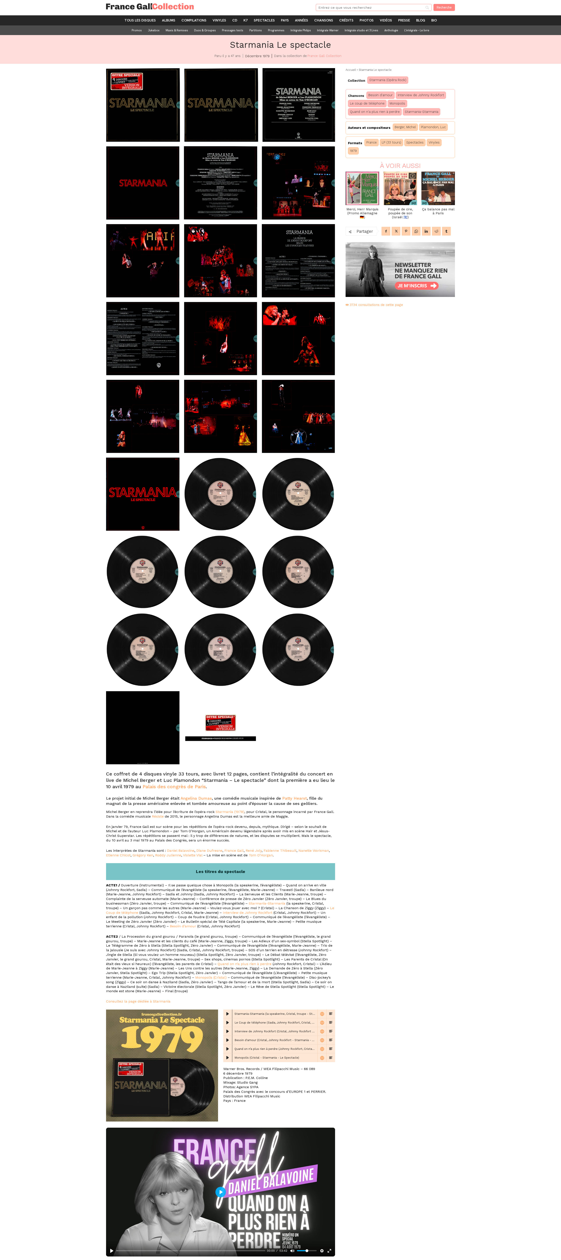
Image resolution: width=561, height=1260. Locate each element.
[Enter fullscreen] (329, 1250)
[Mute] (292, 1250)
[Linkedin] (426, 231)
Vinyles (434, 142)
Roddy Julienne (168, 855)
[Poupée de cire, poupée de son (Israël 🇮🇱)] (400, 188)
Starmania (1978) (230, 812)
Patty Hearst (294, 798)
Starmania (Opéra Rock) (387, 80)
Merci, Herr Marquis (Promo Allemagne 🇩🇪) (362, 213)
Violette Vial (192, 855)
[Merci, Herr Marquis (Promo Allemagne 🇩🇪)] (362, 188)
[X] (396, 231)
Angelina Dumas (196, 798)
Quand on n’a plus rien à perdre (245, 964)
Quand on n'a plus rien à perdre (375, 112)
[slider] (190, 1251)
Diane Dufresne (209, 850)
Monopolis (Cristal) (211, 977)
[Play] (111, 1250)
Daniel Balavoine (180, 850)
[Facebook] (386, 231)
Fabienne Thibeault (280, 850)
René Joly (254, 850)
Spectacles (415, 142)
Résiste (158, 816)
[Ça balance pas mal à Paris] (438, 188)
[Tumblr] (446, 231)
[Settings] (321, 1250)
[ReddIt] (436, 231)
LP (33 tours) (391, 142)
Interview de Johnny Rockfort (247, 912)
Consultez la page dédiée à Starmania (138, 1001)
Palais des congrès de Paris (174, 786)
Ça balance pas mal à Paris (438, 211)
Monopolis (397, 103)
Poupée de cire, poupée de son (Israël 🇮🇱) (400, 213)
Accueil (351, 69)
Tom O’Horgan (261, 855)
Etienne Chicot (118, 855)
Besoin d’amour (183, 926)
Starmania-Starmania (267, 903)
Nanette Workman (313, 850)
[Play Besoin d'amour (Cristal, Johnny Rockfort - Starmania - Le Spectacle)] (227, 1040)
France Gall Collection (324, 56)
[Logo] (205, 6)
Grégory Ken (143, 855)
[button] (143, 105)
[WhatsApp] (416, 231)
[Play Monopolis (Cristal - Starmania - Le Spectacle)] (227, 1057)
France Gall (234, 850)
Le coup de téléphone (367, 103)
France (371, 142)
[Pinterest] (406, 231)
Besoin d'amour (380, 95)
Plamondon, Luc (433, 127)
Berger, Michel (405, 127)
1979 (353, 151)
